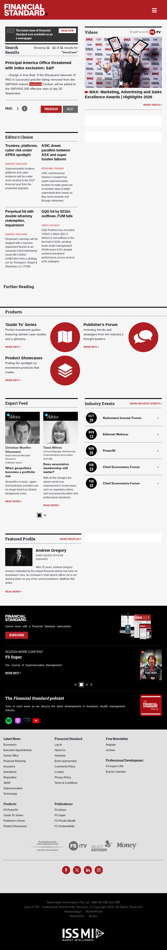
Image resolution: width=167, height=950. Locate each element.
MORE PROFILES (70, 539)
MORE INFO (12, 347)
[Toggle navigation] (154, 10)
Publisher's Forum (101, 324)
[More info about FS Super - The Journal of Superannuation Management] (151, 665)
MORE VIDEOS (151, 104)
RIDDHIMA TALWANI (53, 168)
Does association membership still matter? (56, 468)
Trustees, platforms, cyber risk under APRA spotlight (21, 150)
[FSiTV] (155, 32)
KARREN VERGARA (16, 164)
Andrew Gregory (51, 550)
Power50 (109, 450)
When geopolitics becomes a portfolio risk (20, 472)
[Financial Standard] (26, 10)
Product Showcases (23, 358)
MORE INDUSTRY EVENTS (145, 403)
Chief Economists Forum (121, 467)
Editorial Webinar (115, 434)
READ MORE (12, 501)
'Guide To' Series (21, 324)
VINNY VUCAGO (51, 225)
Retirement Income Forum (122, 418)
